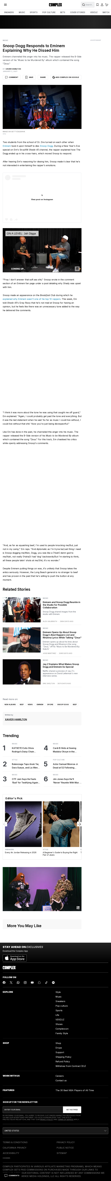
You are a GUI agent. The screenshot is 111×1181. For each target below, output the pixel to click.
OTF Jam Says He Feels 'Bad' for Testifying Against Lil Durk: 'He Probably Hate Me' (26, 781)
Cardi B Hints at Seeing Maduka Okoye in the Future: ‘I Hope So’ (64, 750)
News (30, 704)
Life (57, 1015)
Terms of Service (65, 1119)
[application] (42, 250)
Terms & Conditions (15, 1142)
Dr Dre (50, 704)
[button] (55, 1130)
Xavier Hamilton (16, 719)
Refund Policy (63, 1061)
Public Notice (65, 1147)
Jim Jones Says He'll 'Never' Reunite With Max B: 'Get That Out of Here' (67, 781)
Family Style (62, 1033)
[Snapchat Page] (39, 982)
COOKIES (6, 1158)
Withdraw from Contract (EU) (71, 1066)
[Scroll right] (79, 824)
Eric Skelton (49, 683)
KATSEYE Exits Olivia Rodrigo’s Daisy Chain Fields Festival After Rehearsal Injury (23, 750)
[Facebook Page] (4, 982)
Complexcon (62, 1028)
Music (5, 40)
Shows (59, 1024)
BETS (62, 12)
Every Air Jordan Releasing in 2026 (20, 852)
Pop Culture (59, 760)
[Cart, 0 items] (106, 4)
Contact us (61, 1080)
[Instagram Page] (25, 982)
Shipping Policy (63, 1057)
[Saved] (97, 5)
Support (60, 1052)
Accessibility (11, 1153)
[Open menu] (5, 4)
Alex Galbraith (50, 621)
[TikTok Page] (46, 982)
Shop (58, 1043)
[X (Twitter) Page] (11, 982)
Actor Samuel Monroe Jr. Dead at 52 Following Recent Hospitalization (65, 766)
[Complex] (55, 4)
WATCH (105, 12)
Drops (59, 1047)
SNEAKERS (9, 12)
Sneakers (9, 849)
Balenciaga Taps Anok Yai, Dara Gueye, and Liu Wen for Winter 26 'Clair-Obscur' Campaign (26, 766)
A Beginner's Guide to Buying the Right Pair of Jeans (60, 853)
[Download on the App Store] (15, 957)
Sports (59, 1010)
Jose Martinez (49, 653)
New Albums (10, 704)
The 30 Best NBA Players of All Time (75, 1090)
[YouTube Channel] (32, 982)
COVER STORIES (77, 12)
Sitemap (62, 1153)
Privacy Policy (46, 1119)
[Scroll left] (5, 824)
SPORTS (33, 12)
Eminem (7, 146)
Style (14, 760)
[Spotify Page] (53, 982)
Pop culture (62, 1005)
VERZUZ (94, 12)
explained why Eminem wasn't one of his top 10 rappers (32, 299)
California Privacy (14, 1147)
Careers (60, 1076)
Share (43, 77)
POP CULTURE (49, 12)
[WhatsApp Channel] (18, 982)
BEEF (22, 704)
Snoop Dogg (46, 146)
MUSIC (22, 12)
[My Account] (102, 4)
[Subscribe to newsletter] (72, 1109)
